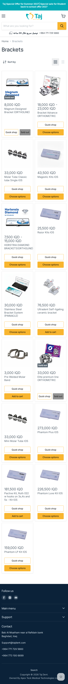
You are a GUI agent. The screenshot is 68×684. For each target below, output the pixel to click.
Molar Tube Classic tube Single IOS (15, 178)
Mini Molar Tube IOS (16, 441)
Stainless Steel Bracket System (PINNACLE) (13, 312)
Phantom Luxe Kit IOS (50, 493)
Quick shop (11, 132)
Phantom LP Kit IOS (15, 551)
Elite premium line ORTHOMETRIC (48, 378)
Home (5, 41)
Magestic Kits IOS (47, 176)
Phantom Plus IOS (47, 432)
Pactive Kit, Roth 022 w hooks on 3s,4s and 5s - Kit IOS (17, 496)
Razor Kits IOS (45, 232)
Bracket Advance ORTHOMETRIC (47, 114)
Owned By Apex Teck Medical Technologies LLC (34, 678)
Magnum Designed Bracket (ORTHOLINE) (17, 110)
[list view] (62, 62)
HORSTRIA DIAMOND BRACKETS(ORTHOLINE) (18, 246)
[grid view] (55, 62)
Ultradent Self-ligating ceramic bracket (50, 311)
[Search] (61, 26)
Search (34, 670)
